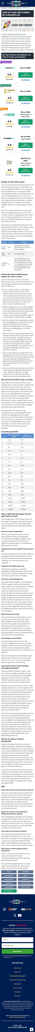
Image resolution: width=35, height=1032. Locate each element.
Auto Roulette (9, 875)
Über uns (17, 972)
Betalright (9, 126)
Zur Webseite (25, 80)
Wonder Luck (9, 175)
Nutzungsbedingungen (17, 976)
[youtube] (19, 915)
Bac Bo (26, 875)
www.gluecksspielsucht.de (17, 1017)
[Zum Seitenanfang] (31, 1029)
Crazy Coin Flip (9, 879)
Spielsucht (17, 984)
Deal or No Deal (25, 883)
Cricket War (9, 883)
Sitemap (17, 992)
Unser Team (17, 988)
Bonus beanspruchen (25, 75)
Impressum (17, 968)
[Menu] (2, 3)
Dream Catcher (25, 887)
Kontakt (17, 996)
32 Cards (9, 871)
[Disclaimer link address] (14, 909)
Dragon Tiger (9, 887)
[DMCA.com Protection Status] (26, 909)
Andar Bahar (25, 871)
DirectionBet (9, 79)
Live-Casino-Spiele (15, 37)
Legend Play (9, 149)
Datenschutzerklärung (17, 980)
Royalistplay (9, 103)
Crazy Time (26, 879)
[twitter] (15, 915)
